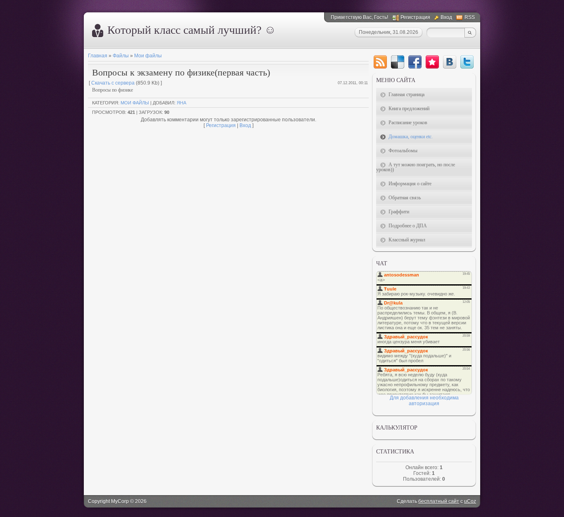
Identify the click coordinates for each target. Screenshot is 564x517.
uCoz (470, 501)
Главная (97, 56)
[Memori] (432, 61)
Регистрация (415, 17)
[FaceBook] (415, 61)
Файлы (121, 56)
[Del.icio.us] (397, 61)
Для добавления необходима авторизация (424, 400)
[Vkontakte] (449, 61)
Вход (446, 17)
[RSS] (380, 61)
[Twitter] (467, 61)
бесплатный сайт (438, 501)
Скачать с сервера (113, 83)
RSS (469, 17)
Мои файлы (148, 56)
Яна (181, 102)
